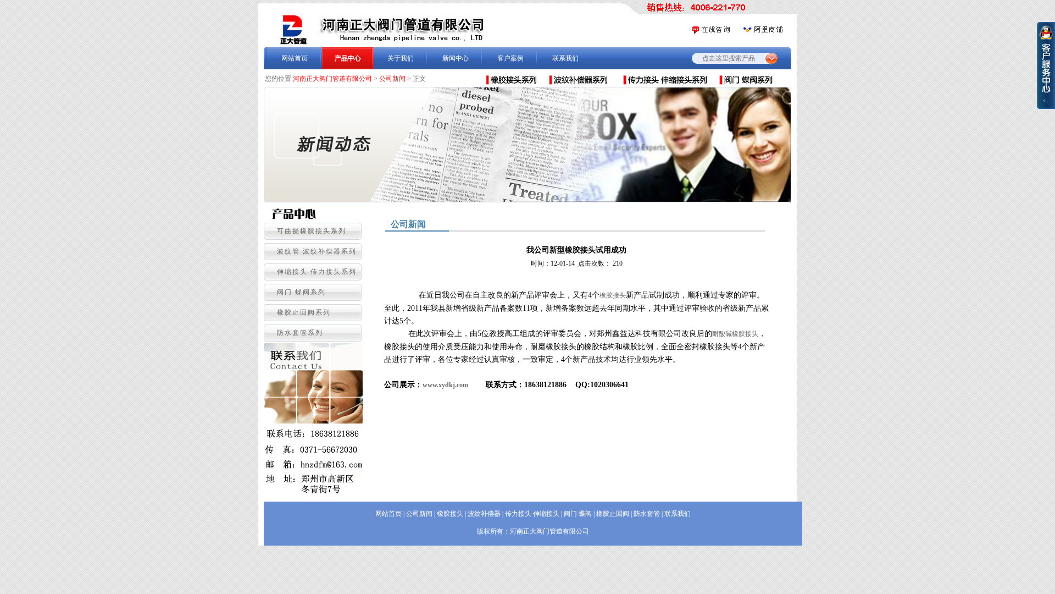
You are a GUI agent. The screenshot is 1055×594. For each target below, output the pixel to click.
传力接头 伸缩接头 (532, 514)
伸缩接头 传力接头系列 (317, 272)
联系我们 (565, 58)
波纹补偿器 (484, 514)
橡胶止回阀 (612, 514)
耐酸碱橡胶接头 (735, 334)
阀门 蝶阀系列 (301, 292)
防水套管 (647, 514)
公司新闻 (392, 78)
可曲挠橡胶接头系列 (311, 231)
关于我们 (400, 58)
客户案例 (510, 58)
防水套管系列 (300, 333)
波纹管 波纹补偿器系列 (317, 251)
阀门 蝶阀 (578, 514)
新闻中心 (455, 58)
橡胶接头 (612, 295)
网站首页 (294, 58)
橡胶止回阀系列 (304, 312)
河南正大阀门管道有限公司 (332, 78)
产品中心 (348, 58)
